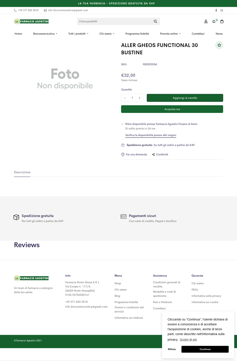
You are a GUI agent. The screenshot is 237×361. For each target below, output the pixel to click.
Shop (118, 283)
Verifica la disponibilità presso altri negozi (150, 135)
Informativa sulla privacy (206, 296)
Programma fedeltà (137, 33)
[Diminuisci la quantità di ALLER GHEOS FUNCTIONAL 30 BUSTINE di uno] (125, 98)
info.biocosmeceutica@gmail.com (86, 306)
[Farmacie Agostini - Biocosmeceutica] (31, 21)
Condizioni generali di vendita (166, 284)
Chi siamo (105, 33)
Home (18, 33)
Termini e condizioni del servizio (129, 309)
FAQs (195, 289)
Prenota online (169, 33)
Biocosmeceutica (43, 33)
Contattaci (198, 33)
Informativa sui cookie (205, 302)
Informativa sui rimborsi (129, 318)
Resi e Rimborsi (162, 302)
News (219, 33)
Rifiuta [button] (172, 349)
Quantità (126, 89)
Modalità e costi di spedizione (164, 294)
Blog (117, 296)
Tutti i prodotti (77, 33)
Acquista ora (172, 109)
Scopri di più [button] (188, 339)
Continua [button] (205, 349)
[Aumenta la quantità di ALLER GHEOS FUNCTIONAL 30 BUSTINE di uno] (139, 98)
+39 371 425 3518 (76, 302)
